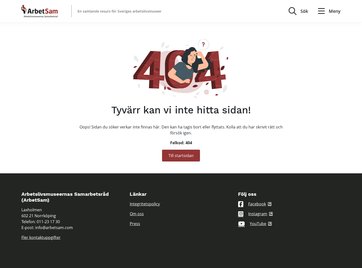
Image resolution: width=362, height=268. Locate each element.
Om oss (137, 213)
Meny (335, 11)
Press (135, 223)
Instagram (257, 213)
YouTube (258, 223)
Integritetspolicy (145, 204)
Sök (304, 11)
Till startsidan (181, 155)
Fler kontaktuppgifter (41, 237)
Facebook (257, 204)
